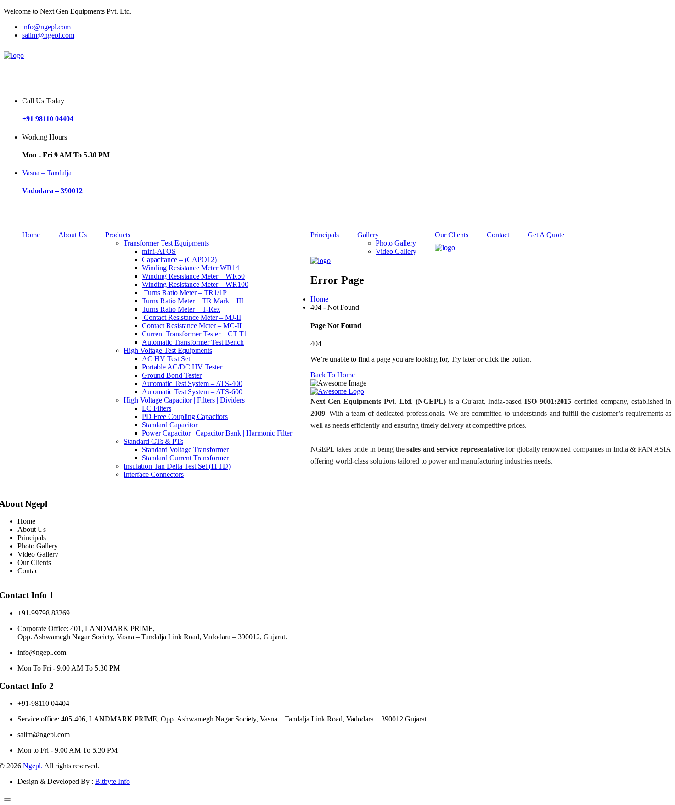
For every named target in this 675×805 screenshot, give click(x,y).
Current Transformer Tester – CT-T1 (195, 334)
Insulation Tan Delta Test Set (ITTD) (177, 466)
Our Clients (451, 235)
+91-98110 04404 (43, 703)
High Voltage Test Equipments (168, 350)
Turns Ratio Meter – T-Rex (181, 309)
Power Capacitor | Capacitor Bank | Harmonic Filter (217, 433)
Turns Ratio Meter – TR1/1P (184, 292)
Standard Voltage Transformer (185, 449)
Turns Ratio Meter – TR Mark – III (192, 301)
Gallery (368, 235)
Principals (324, 235)
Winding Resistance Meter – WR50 (193, 276)
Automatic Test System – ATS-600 (192, 392)
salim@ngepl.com (48, 35)
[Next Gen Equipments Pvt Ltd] (14, 55)
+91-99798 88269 (43, 613)
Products (117, 235)
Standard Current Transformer (185, 458)
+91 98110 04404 (47, 119)
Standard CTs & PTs (153, 441)
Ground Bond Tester (172, 375)
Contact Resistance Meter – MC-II (192, 326)
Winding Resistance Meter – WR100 (195, 284)
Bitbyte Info (112, 781)
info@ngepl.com (46, 27)
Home (31, 235)
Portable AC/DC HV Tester (182, 367)
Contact (498, 235)
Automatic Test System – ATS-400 (192, 383)
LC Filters (156, 408)
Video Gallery (37, 554)
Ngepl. (33, 766)
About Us (72, 235)
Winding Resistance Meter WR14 (190, 268)
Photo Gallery (37, 546)
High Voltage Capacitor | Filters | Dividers (184, 400)
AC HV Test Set (166, 359)
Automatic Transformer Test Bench (193, 342)
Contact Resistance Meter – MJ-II (191, 317)
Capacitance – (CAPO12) (179, 259)
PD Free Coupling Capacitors (185, 416)
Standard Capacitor (169, 425)
